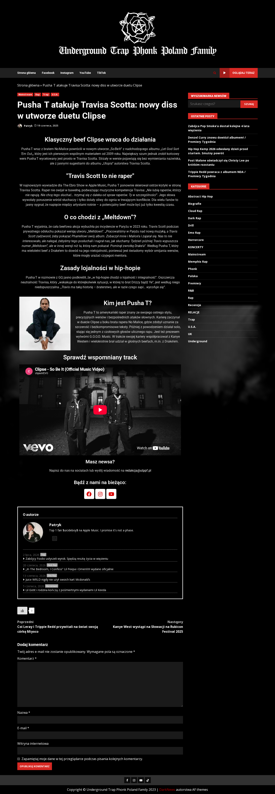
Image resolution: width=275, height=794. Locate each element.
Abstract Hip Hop (200, 196)
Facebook (48, 72)
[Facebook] (89, 494)
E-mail (23, 728)
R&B (191, 291)
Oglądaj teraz (244, 72)
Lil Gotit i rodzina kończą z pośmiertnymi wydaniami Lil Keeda (66, 590)
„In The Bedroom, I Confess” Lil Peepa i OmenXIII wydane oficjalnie (70, 569)
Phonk (192, 269)
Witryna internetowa (33, 743)
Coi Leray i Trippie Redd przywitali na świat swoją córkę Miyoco (57, 627)
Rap (37, 94)
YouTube (85, 72)
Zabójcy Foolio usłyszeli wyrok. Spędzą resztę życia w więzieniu (67, 559)
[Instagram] (100, 494)
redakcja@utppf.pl (138, 470)
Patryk (28, 125)
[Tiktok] (148, 780)
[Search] (214, 73)
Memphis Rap (198, 262)
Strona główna (26, 72)
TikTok (101, 72)
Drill (191, 225)
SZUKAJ (249, 104)
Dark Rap (52, 565)
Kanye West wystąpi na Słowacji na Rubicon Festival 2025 (148, 627)
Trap (45, 94)
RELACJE (194, 312)
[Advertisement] (187, 33)
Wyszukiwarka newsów (208, 96)
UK (190, 334)
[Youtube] (111, 494)
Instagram (66, 72)
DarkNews (167, 789)
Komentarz (27, 658)
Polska (193, 276)
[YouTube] (141, 780)
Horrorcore (196, 240)
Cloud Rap (195, 211)
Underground (197, 341)
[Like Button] (22, 610)
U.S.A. (55, 94)
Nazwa (23, 712)
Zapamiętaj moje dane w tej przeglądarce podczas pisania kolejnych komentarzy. (82, 759)
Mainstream (25, 94)
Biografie (194, 204)
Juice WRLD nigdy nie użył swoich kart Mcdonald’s (58, 579)
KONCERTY (195, 247)
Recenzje (194, 305)
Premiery (194, 283)
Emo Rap (52, 575)
